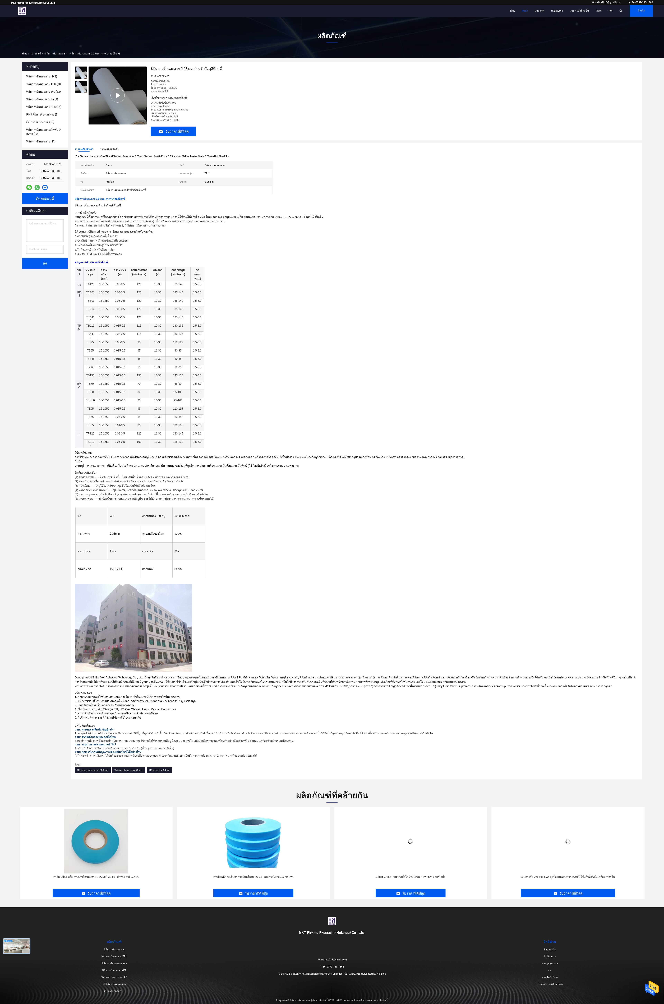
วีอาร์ (598, 10)
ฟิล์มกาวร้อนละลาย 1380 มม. (92, 770)
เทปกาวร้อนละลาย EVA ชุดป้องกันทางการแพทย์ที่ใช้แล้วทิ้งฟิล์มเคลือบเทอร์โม (410, 876)
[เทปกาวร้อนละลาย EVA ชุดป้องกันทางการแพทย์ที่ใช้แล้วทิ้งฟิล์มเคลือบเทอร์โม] (411, 841)
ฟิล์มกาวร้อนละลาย (55, 53)
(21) (41, 141)
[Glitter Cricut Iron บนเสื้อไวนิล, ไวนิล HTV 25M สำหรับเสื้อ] (253, 841)
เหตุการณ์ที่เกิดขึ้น (579, 10)
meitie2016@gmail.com (608, 2)
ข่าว (550, 970)
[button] (26, 849)
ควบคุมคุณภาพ (550, 963)
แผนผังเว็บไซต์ (550, 977)
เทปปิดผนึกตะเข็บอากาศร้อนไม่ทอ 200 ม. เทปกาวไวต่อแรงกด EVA (96, 876)
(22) (44, 132)
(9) (42, 99)
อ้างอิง (641, 11)
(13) (40, 122)
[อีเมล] (45, 187)
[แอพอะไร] (37, 187)
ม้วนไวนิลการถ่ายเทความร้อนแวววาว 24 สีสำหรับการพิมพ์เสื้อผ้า (568, 876)
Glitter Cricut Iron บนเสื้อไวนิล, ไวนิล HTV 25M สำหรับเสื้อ (253, 876)
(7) (42, 114)
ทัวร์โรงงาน (549, 956)
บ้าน (512, 10)
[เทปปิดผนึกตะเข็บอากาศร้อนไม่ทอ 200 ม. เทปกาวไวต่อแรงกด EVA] (96, 841)
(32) (43, 91)
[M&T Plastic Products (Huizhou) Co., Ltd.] (22, 11)
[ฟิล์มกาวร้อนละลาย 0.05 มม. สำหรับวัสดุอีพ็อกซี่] (118, 95)
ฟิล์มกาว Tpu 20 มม (159, 770)
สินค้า (525, 10)
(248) (41, 76)
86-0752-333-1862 (642, 2)
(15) (43, 107)
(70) (44, 84)
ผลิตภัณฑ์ (36, 53)
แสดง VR (539, 10)
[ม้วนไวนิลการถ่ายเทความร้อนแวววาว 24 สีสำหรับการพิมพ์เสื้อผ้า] (568, 841)
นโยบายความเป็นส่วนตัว (550, 984)
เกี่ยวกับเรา (557, 10)
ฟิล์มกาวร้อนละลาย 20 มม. (128, 770)
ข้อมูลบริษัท (550, 949)
